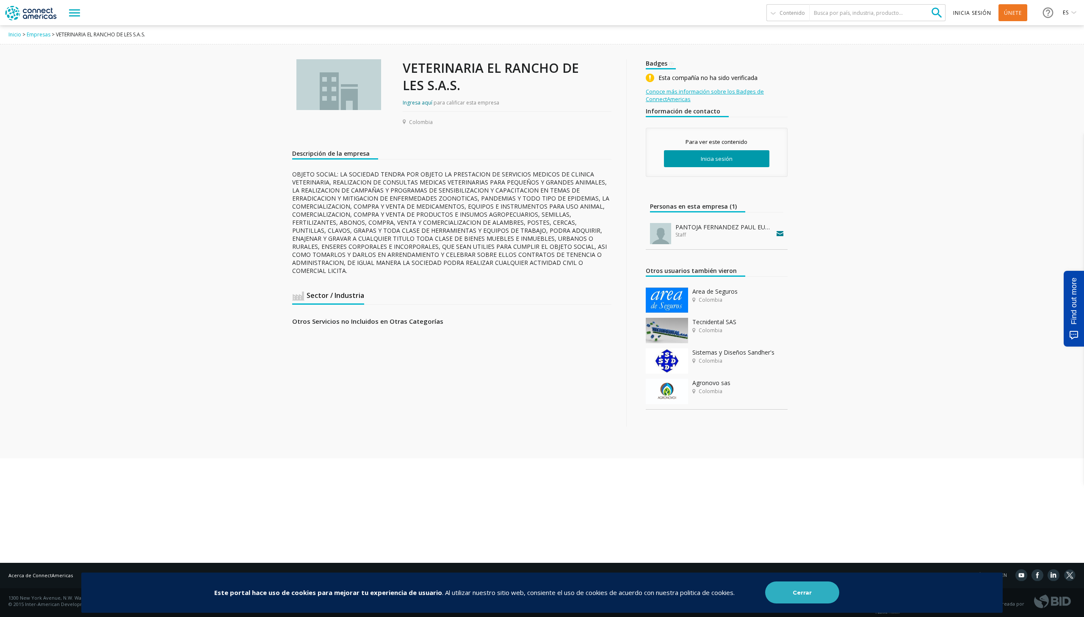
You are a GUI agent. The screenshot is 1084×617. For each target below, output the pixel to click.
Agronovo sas (711, 383)
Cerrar (802, 592)
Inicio (14, 34)
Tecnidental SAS (714, 322)
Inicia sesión (717, 159)
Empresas (38, 34)
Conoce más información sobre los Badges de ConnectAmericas (705, 95)
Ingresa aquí (417, 102)
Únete (1013, 13)
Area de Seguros (715, 291)
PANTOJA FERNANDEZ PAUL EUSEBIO (724, 227)
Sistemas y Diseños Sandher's (733, 352)
